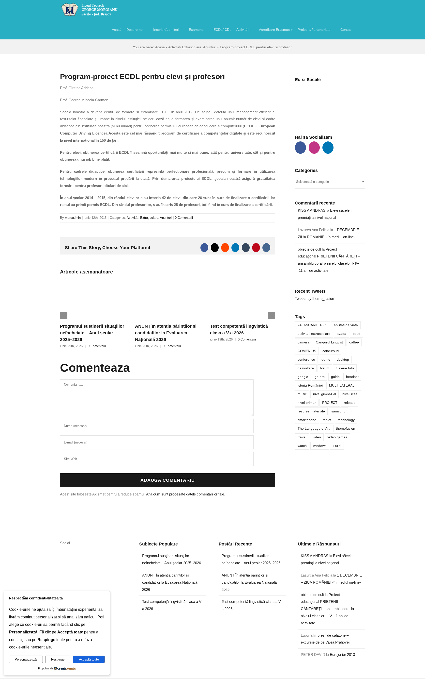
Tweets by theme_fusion (314, 298)
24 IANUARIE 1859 (312, 325)
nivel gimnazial (324, 394)
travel (302, 437)
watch (302, 446)
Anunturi (166, 218)
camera (303, 342)
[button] (358, 29)
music (302, 394)
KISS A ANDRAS (311, 210)
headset (352, 377)
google (303, 377)
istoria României (310, 385)
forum (324, 368)
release (349, 403)
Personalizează (26, 659)
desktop (343, 359)
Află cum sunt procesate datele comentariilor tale (185, 494)
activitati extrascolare (314, 334)
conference (306, 359)
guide (335, 377)
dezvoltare (306, 368)
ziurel (337, 446)
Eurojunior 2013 (342, 654)
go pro (320, 377)
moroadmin (73, 218)
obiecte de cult (309, 249)
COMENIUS (307, 351)
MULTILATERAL (341, 385)
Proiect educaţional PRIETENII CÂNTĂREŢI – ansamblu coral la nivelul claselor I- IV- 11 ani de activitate (327, 609)
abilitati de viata (346, 325)
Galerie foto (345, 368)
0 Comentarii (184, 218)
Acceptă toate (89, 659)
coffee (354, 342)
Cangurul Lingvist (329, 342)
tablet (327, 420)
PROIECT (329, 403)
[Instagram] (314, 147)
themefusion (345, 428)
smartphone (307, 420)
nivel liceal (350, 394)
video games (337, 437)
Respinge (57, 659)
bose (356, 334)
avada (341, 334)
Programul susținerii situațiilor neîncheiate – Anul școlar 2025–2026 (92, 333)
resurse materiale (311, 411)
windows (319, 446)
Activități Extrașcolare (142, 218)
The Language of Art (314, 428)
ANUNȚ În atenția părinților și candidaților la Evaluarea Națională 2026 (166, 333)
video (317, 437)
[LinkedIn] (328, 147)
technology (346, 420)
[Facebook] (300, 147)
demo (325, 359)
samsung (338, 411)
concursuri (330, 351)
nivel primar (307, 403)
